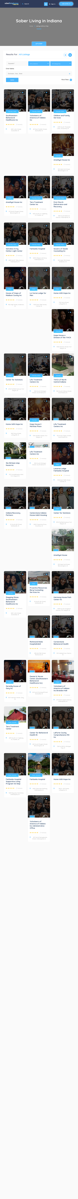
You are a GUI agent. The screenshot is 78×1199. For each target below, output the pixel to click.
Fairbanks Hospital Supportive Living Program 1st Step (13, 781)
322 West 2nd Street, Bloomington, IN (64, 169)
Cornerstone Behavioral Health (61, 643)
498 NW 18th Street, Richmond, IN (40, 653)
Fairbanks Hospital (37, 249)
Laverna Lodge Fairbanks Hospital (61, 469)
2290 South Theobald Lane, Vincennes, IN (63, 127)
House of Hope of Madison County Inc (14, 294)
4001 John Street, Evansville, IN (16, 129)
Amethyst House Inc (62, 160)
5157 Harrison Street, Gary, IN (16, 698)
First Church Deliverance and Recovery (60, 204)
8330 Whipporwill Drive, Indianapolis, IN (40, 258)
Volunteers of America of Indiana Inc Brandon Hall (61, 688)
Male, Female (12, 722)
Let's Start (39, 43)
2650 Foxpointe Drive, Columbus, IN (40, 525)
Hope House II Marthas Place (35, 425)
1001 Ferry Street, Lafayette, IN (16, 434)
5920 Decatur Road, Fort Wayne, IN (64, 347)
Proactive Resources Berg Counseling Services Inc (38, 590)
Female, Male (12, 111)
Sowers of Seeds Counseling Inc (61, 250)
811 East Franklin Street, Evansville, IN (40, 129)
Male (9, 198)
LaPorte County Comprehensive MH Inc (61, 735)
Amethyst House (60, 555)
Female (58, 156)
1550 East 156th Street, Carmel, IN (40, 305)
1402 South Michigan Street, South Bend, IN (39, 391)
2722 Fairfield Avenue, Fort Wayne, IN (16, 389)
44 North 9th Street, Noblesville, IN (40, 602)
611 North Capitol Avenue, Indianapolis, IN (64, 700)
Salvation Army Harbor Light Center (14, 250)
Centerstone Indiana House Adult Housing (38, 514)
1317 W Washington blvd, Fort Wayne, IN (16, 475)
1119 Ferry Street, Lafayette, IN (64, 303)
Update (12, 80)
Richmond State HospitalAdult (36, 643)
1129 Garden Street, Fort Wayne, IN (40, 436)
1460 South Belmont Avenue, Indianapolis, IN (63, 216)
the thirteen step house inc (13, 464)
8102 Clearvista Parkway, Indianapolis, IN (40, 789)
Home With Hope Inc (62, 293)
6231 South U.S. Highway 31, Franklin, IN (40, 214)
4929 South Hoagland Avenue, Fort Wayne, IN (63, 609)
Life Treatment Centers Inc (36, 381)
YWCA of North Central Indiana (60, 381)
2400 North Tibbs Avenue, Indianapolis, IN (16, 260)
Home (31, 26)
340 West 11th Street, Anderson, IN (64, 260)
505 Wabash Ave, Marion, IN (64, 653)
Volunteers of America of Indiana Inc (37, 117)
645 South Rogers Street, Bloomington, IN (40, 744)
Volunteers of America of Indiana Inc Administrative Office (37, 824)
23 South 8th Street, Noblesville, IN (16, 525)
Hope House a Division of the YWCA (62, 336)
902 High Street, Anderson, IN (16, 305)
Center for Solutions (14, 380)
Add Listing (65, 3)
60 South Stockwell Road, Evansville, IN (40, 693)
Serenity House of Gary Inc (13, 687)
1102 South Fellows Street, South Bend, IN (64, 391)
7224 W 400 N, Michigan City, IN (64, 747)
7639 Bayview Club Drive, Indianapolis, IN (16, 793)
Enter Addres (10, 68)
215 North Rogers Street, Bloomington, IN (16, 212)
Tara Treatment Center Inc (36, 203)
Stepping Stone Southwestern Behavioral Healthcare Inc (12, 600)
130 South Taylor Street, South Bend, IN (64, 436)
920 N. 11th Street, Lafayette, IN (64, 789)
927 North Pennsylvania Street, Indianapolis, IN (39, 838)
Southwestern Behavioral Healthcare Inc (12, 117)
